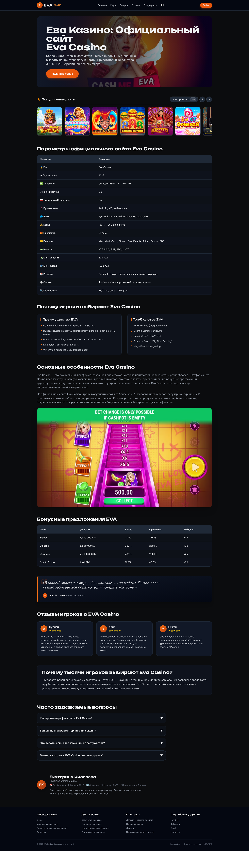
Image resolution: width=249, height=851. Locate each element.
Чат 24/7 (175, 820)
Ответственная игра (92, 820)
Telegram (175, 824)
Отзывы (136, 5)
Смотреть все (181, 99)
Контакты (175, 832)
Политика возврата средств (140, 832)
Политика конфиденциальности (52, 828)
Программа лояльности (93, 832)
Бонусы (124, 5)
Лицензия (41, 832)
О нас (40, 820)
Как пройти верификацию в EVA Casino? (101, 718)
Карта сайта (175, 844)
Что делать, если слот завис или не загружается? (101, 742)
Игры (113, 5)
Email (173, 828)
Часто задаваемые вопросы (95, 828)
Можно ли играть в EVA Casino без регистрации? (101, 755)
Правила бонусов (134, 824)
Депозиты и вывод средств (139, 820)
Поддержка (150, 5)
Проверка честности (92, 824)
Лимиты (130, 828)
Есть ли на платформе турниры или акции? (101, 730)
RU (162, 5)
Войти (206, 5)
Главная (102, 5)
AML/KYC (208, 844)
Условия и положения (47, 824)
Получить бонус (62, 73)
